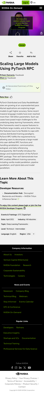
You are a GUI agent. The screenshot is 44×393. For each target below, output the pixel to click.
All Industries (31, 219)
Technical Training (11, 343)
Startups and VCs (11, 338)
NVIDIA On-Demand (12, 312)
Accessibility (29, 381)
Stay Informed (10, 301)
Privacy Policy (11, 378)
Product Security (30, 384)
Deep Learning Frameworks (17, 224)
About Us (8, 254)
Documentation (29, 338)
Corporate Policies (13, 384)
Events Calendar (26, 301)
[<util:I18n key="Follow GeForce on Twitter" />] (24, 367)
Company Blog (22, 291)
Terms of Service (14, 381)
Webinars (23, 296)
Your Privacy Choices (28, 378)
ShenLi (3, 78)
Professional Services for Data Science (20, 349)
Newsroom (8, 291)
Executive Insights (11, 333)
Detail (22, 45)
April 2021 (10, 219)
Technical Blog (10, 296)
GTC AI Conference (12, 307)
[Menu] (40, 7)
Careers (21, 276)
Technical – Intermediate (15, 229)
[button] (20, 87)
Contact (22, 387)
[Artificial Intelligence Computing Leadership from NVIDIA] (8, 2)
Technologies (9, 276)
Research (27, 265)
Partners (20, 327)
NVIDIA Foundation (12, 265)
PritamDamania (7, 75)
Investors (19, 254)
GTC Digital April (24, 215)
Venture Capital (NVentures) (16, 260)
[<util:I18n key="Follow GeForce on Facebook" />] (12, 367)
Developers (8, 327)
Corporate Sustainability (14, 270)
